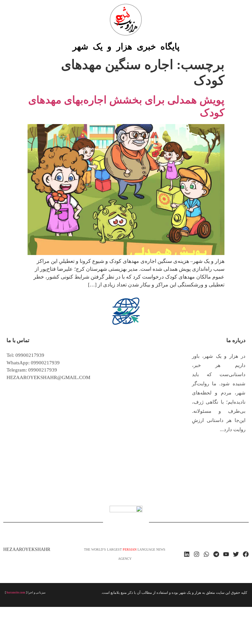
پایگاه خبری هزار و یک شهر (126, 46)
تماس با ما (18, 340)
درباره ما (235, 340)
